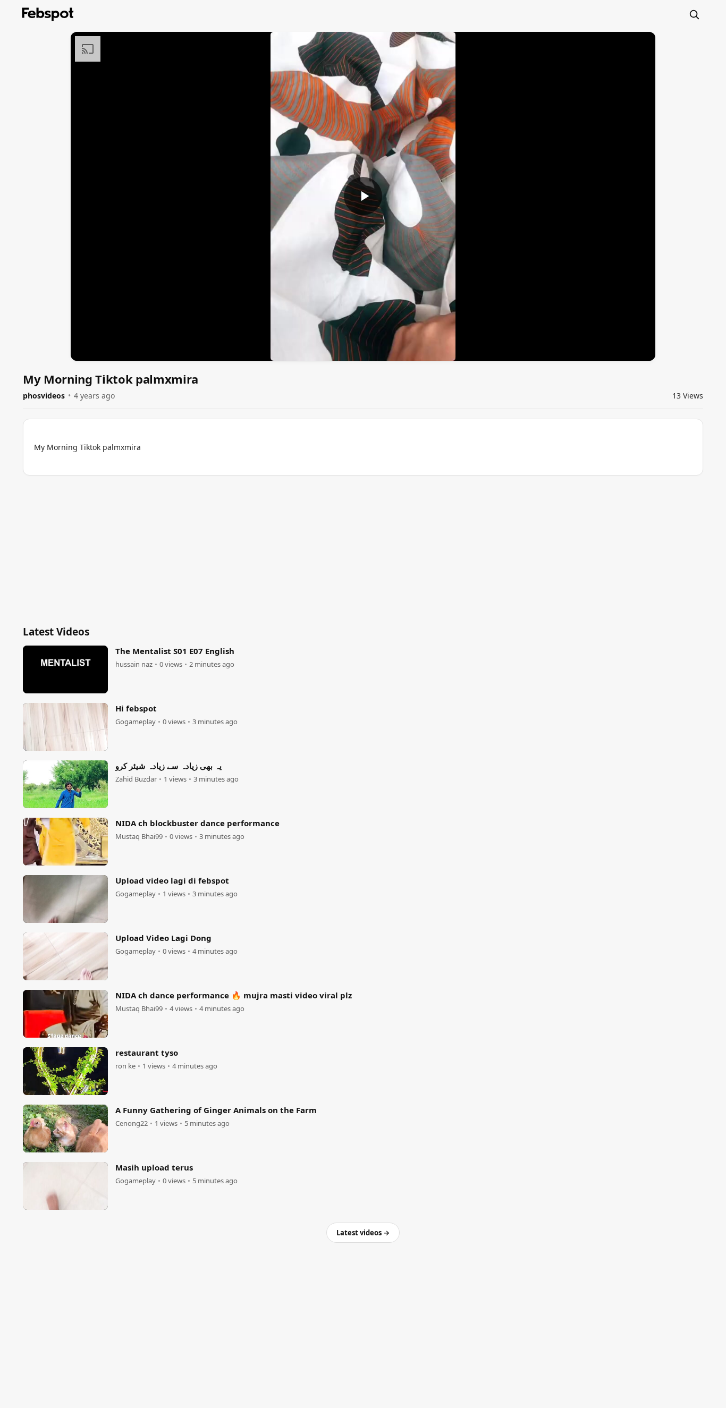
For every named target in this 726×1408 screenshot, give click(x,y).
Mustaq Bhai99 (139, 836)
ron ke (125, 1066)
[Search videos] (694, 14)
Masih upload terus (154, 1167)
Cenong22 (131, 1123)
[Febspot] (48, 14)
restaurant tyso (146, 1052)
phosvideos (44, 396)
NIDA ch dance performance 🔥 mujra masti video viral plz (233, 995)
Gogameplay (135, 721)
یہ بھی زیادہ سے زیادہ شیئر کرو (168, 765)
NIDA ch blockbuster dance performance (197, 823)
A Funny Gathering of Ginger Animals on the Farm (216, 1110)
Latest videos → (363, 1232)
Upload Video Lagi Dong (163, 937)
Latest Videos (56, 632)
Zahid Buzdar (136, 779)
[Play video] (363, 196)
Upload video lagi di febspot (172, 880)
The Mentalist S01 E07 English (174, 651)
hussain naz (134, 664)
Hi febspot (136, 708)
